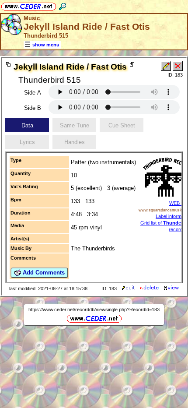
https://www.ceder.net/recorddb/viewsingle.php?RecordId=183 (94, 309)
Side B (32, 108)
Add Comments (43, 272)
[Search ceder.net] (62, 5)
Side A (32, 92)
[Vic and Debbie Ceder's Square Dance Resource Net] (28, 5)
